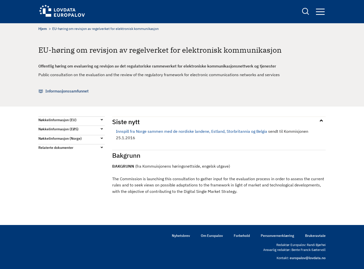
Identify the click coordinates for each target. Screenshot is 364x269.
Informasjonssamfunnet (67, 91)
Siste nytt (126, 121)
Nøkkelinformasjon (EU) (57, 120)
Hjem (42, 28)
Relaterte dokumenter (55, 147)
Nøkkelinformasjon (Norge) (60, 138)
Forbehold (242, 235)
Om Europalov (212, 235)
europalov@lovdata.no (308, 258)
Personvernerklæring (277, 235)
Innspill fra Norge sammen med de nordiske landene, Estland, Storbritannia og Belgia (191, 131)
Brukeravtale (315, 235)
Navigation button (320, 12)
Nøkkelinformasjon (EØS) (58, 129)
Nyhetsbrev (181, 235)
